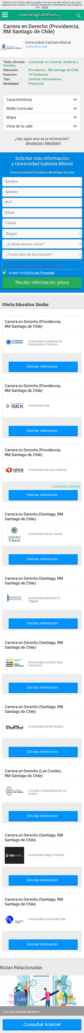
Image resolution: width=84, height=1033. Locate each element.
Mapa (11, 117)
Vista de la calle (19, 126)
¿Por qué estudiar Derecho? (21, 1012)
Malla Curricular (19, 108)
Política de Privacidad (38, 273)
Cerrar (45, 7)
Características (19, 99)
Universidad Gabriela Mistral (48, 42)
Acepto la (31, 273)
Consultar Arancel (66, 486)
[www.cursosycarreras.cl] (42, 15)
